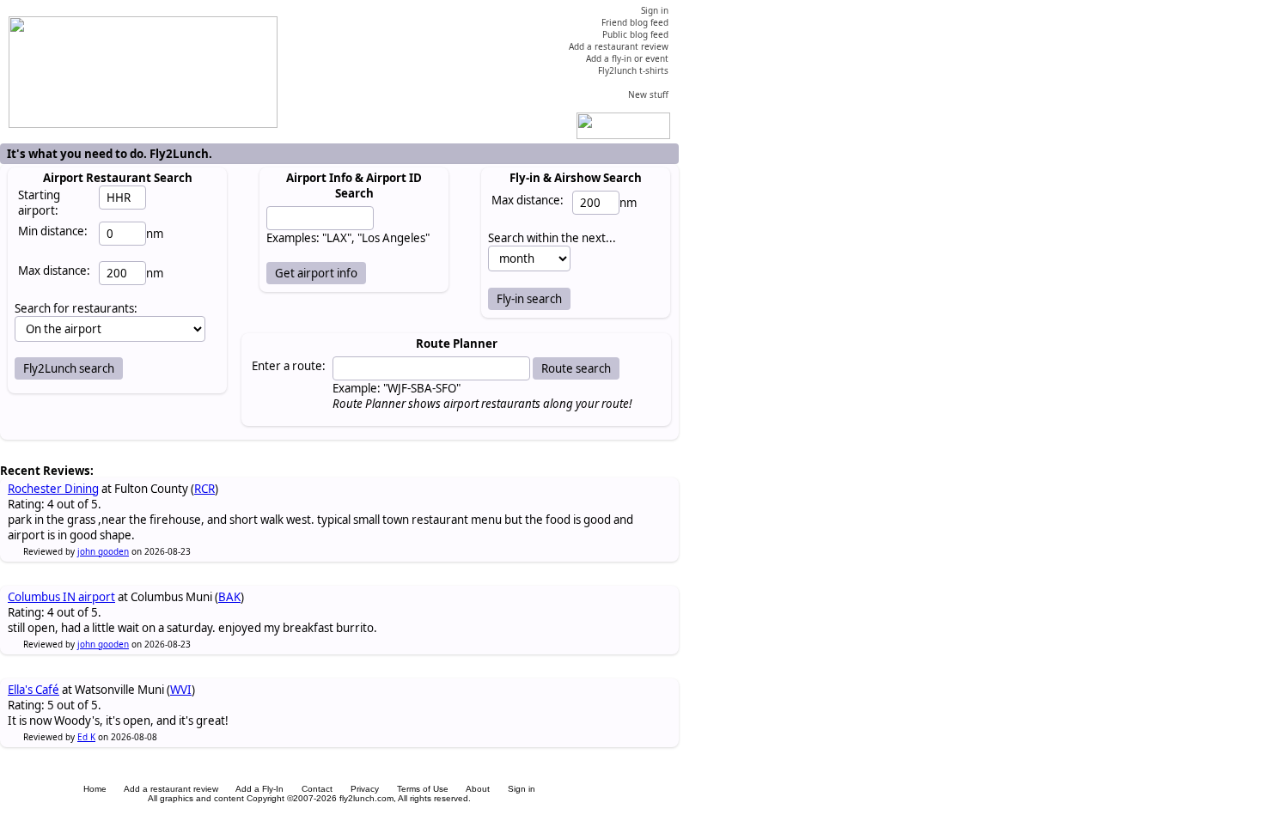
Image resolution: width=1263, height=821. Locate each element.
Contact (317, 789)
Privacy (365, 789)
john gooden (103, 551)
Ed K (86, 737)
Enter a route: (289, 366)
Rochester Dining (53, 488)
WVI (181, 689)
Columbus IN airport (61, 597)
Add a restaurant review (171, 789)
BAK (229, 597)
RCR (204, 488)
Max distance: (54, 270)
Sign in (521, 789)
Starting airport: (39, 202)
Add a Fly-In (259, 789)
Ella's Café (33, 689)
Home (95, 789)
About (478, 789)
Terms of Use (422, 789)
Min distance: (53, 231)
